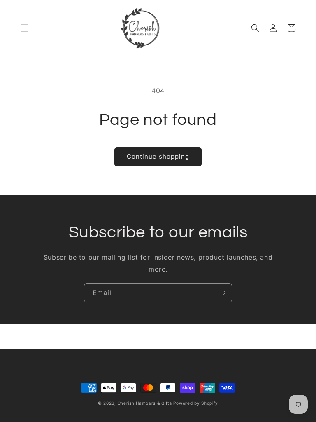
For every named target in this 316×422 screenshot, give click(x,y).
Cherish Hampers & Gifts (145, 403)
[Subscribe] (223, 292)
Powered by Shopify (195, 403)
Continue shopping (158, 156)
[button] (25, 28)
